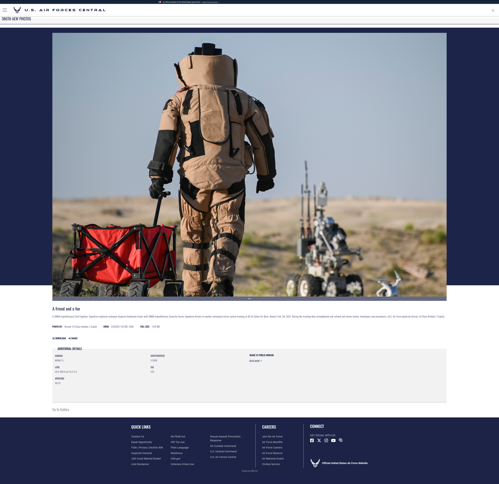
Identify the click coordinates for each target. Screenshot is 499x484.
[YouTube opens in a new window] (333, 440)
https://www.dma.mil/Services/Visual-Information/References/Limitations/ (332, 370)
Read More (255, 361)
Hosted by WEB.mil (249, 471)
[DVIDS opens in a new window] (341, 440)
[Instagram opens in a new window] (326, 440)
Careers (269, 427)
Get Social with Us (322, 435)
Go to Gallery (60, 409)
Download (60, 338)
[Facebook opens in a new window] (312, 440)
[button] (211, 2)
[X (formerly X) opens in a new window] (319, 440)
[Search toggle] (493, 10)
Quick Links (141, 427)
